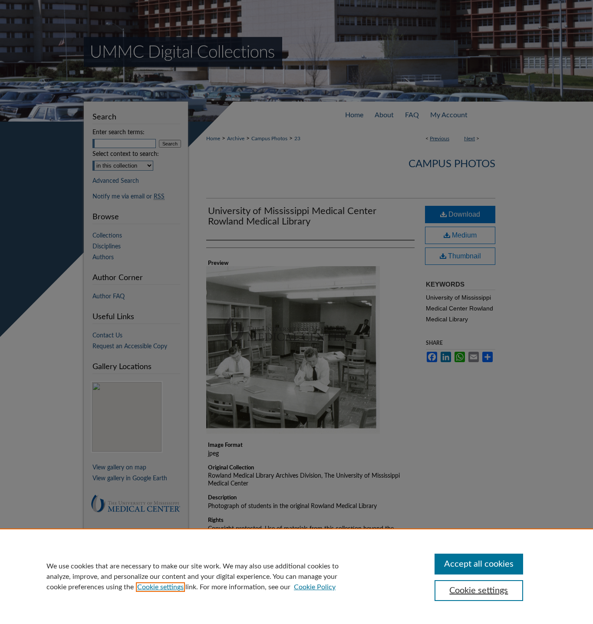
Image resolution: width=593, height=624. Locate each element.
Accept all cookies (479, 564)
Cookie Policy (315, 587)
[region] (296, 576)
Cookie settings (160, 587)
